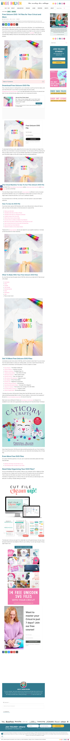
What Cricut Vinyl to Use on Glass (12, 218)
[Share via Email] (6, 24)
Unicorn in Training (8, 386)
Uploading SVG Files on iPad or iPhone (13, 212)
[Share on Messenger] (9, 24)
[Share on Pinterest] (11, 24)
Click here (29, 694)
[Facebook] (60, 3)
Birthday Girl (7, 381)
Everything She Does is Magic (11, 385)
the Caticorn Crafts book (27, 400)
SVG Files (13, 11)
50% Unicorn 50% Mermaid (10, 378)
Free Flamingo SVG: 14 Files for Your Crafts (14, 465)
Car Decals (6, 282)
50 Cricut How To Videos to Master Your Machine (15, 219)
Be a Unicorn (7, 367)
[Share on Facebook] (3, 24)
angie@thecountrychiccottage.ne (10, 91)
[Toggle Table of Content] (42, 82)
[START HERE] (7, 8)
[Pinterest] (55, 3)
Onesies (6, 285)
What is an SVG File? (9, 211)
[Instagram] (53, 3)
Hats (5, 294)
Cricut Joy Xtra (35, 187)
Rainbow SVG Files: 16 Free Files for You (13, 463)
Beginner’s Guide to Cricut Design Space (13, 226)
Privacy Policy (32, 739)
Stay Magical (7, 379)
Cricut (9, 11)
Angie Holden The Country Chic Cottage (11, 3)
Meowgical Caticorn (9, 374)
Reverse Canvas (8, 289)
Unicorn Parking (8, 369)
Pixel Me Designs (42, 739)
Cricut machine (25, 192)
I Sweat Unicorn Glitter (9, 372)
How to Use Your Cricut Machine (11, 224)
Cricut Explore (19, 187)
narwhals (32, 32)
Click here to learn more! (23, 547)
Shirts (5, 283)
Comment (18, 19)
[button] (6, 42)
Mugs (5, 290)
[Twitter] (62, 3)
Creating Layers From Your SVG (11, 216)
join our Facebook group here (14, 396)
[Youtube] (57, 3)
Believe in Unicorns (8, 371)
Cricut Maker (13, 187)
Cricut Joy (28, 187)
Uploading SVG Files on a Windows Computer (14, 214)
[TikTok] (64, 3)
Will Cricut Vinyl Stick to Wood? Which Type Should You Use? (18, 221)
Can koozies (7, 287)
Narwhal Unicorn (8, 376)
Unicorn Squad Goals (9, 390)
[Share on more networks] (17, 24)
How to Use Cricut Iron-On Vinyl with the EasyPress (16, 223)
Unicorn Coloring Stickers (10, 383)
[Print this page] (14, 24)
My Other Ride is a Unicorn (10, 388)
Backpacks (6, 292)
